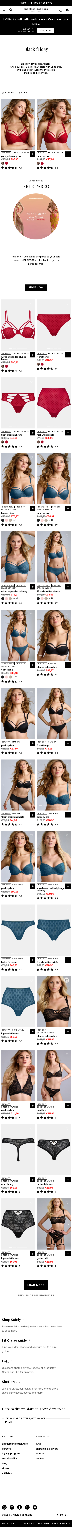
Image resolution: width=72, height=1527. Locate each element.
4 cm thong (43, 357)
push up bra (43, 156)
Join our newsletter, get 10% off (25, 1418)
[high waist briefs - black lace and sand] (38, 441)
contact (40, 1458)
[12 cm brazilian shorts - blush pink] (42, 598)
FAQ (38, 1443)
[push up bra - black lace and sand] (38, 163)
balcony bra (7, 513)
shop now (45, 30)
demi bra (41, 1110)
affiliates (7, 1473)
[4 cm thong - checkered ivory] (10, 676)
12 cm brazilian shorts (48, 591)
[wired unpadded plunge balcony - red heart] (6, 366)
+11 (15, 520)
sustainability (9, 1458)
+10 (15, 598)
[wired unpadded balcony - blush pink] (6, 598)
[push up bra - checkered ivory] (45, 520)
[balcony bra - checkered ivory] (10, 520)
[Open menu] (4, 9)
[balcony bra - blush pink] (6, 520)
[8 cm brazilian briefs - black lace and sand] (2, 441)
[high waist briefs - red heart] (42, 441)
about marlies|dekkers (15, 1443)
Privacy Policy (11, 1523)
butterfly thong (9, 962)
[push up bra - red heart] (42, 163)
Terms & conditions (36, 1523)
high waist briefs (45, 435)
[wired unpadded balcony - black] (2, 598)
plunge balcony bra (11, 156)
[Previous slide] (3, 124)
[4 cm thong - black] (2, 676)
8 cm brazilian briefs (11, 435)
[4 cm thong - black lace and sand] (38, 364)
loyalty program (11, 1453)
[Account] (60, 10)
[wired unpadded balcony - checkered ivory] (10, 598)
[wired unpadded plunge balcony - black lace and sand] (2, 366)
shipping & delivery (47, 1448)
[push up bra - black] (38, 520)
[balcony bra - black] (2, 520)
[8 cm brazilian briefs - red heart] (6, 441)
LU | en (64, 1515)
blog (4, 1463)
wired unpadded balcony (14, 591)
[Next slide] (33, 124)
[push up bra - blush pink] (42, 520)
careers (6, 1448)
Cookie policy (61, 1523)
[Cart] (67, 10)
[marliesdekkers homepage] (36, 9)
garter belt (42, 1258)
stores (5, 1468)
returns (40, 1453)
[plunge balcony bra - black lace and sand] (2, 163)
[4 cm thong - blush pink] (6, 676)
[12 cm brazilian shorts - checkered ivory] (45, 598)
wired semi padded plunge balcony (50, 889)
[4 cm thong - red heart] (42, 364)
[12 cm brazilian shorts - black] (38, 598)
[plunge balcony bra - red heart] (6, 163)
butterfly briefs (45, 1184)
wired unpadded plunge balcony (13, 358)
